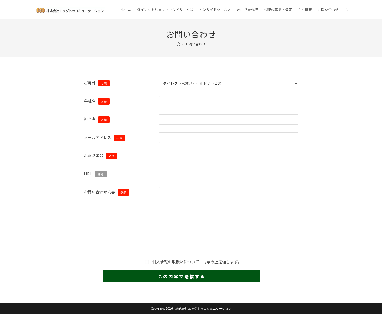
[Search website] (346, 9)
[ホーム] (178, 44)
